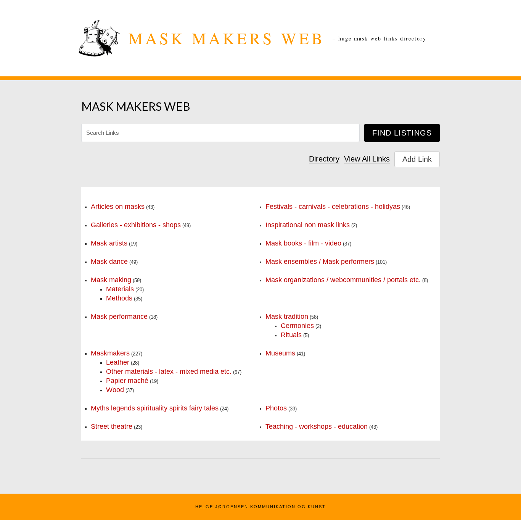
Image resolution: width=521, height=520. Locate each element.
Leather (117, 362)
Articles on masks (118, 206)
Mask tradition (286, 316)
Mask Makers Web (227, 38)
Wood (115, 390)
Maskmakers (110, 353)
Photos (276, 408)
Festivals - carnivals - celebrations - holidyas (332, 206)
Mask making (111, 280)
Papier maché (127, 380)
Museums (280, 353)
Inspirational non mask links (307, 225)
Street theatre (111, 426)
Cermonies (297, 325)
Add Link (417, 159)
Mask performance (119, 316)
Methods (119, 298)
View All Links (367, 159)
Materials (120, 289)
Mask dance (109, 261)
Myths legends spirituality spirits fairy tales (155, 408)
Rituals (291, 335)
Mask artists (109, 243)
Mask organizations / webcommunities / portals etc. (343, 280)
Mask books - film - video (303, 243)
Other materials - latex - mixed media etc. (169, 371)
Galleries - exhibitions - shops (136, 225)
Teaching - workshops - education (316, 426)
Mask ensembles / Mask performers (319, 261)
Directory (324, 159)
